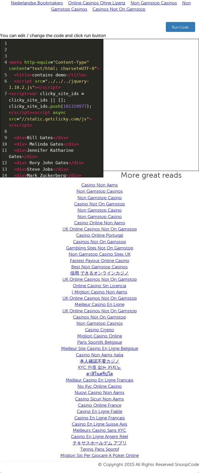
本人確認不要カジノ (99, 361)
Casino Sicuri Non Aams (99, 399)
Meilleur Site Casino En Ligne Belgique (99, 348)
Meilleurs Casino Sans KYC (99, 430)
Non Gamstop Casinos (99, 191)
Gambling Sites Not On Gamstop (99, 248)
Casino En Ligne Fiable (99, 411)
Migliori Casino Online (99, 336)
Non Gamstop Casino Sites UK (100, 254)
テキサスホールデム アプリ (100, 443)
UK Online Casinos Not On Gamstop (99, 229)
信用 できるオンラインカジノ (99, 273)
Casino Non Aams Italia (99, 355)
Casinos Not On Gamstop (119, 9)
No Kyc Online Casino (99, 386)
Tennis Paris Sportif (99, 449)
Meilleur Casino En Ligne (99, 304)
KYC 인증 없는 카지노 (99, 367)
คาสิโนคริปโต (99, 373)
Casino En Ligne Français (99, 417)
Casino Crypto (99, 329)
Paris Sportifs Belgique (99, 342)
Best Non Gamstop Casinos (99, 266)
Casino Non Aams (99, 185)
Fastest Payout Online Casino (99, 260)
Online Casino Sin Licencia (99, 285)
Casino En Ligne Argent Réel (99, 436)
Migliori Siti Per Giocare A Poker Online (99, 455)
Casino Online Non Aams (99, 222)
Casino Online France (99, 405)
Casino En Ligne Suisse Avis (99, 424)
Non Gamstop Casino (99, 197)
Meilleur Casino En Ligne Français (99, 380)
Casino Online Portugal (99, 235)
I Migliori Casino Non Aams (99, 292)
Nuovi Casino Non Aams (99, 392)
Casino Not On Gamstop (99, 204)
